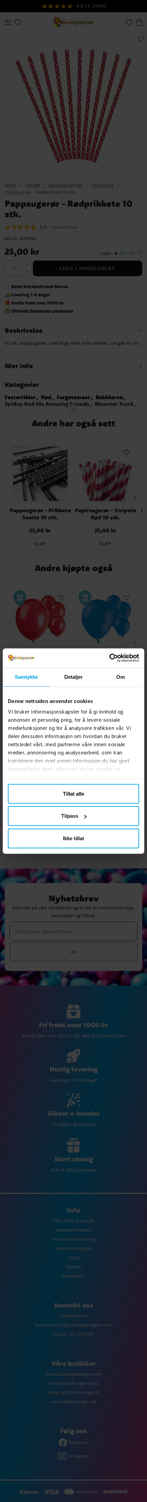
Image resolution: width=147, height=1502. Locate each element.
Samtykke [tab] (26, 676)
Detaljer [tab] (73, 676)
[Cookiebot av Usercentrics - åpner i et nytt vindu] (109, 658)
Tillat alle (73, 793)
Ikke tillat (73, 838)
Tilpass (69, 816)
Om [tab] (120, 676)
